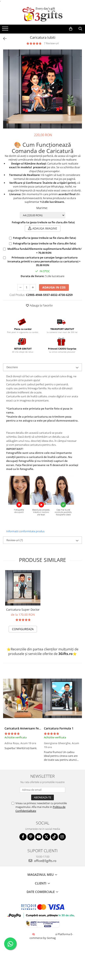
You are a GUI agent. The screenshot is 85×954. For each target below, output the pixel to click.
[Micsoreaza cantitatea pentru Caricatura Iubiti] (20, 287)
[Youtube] (38, 836)
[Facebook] (23, 836)
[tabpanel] (42, 89)
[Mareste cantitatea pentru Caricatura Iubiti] (33, 287)
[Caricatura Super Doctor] (22, 588)
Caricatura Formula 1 (58, 728)
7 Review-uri (51, 43)
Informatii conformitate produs (25, 531)
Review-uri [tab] (14, 540)
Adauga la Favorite (41, 305)
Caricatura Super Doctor (23, 610)
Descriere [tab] (12, 367)
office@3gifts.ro (44, 861)
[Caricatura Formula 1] (62, 698)
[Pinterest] (30, 836)
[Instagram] (62, 836)
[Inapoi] (3, 38)
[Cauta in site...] (80, 29)
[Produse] (5, 30)
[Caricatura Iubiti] (42, 89)
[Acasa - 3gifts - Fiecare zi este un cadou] (42, 14)
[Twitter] (46, 836)
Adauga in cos (54, 287)
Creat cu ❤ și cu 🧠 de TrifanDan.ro (33, 934)
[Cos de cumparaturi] (70, 29)
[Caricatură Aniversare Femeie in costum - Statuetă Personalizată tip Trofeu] (22, 698)
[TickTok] (54, 836)
